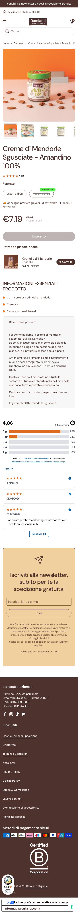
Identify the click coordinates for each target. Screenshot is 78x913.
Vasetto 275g (43, 192)
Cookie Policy (11, 781)
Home (6, 43)
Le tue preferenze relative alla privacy (41, 902)
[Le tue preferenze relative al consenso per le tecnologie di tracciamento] (71, 906)
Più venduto (48, 189)
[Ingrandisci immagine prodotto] (69, 54)
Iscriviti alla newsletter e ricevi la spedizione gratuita (39, 3)
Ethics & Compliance (16, 790)
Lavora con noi (12, 799)
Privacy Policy (11, 772)
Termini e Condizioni (15, 754)
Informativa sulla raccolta (22, 908)
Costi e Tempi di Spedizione (20, 736)
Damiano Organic (37, 886)
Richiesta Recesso (14, 817)
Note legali (9, 763)
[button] (71, 21)
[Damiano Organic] (38, 22)
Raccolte (18, 43)
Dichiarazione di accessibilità (21, 807)
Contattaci (10, 745)
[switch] (8, 891)
